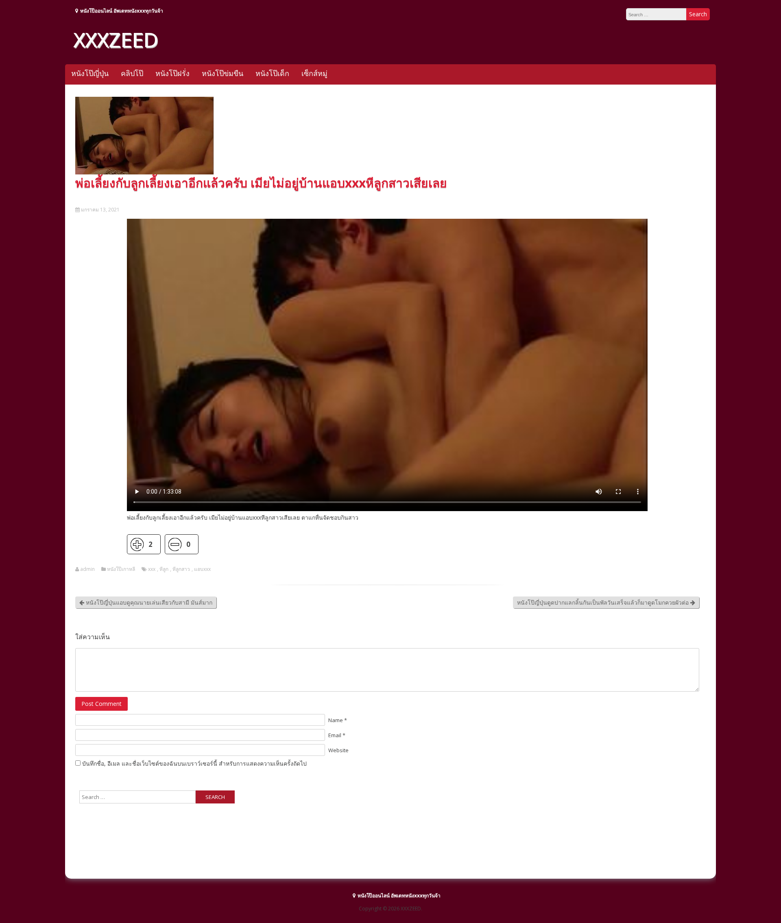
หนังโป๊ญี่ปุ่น (90, 73)
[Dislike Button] (174, 544)
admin (87, 569)
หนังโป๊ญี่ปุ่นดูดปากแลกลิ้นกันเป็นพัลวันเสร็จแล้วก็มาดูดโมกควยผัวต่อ (603, 602)
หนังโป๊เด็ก (272, 73)
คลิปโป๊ (132, 73)
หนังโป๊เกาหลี (121, 569)
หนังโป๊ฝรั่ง (172, 73)
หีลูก (163, 569)
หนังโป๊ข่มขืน (222, 73)
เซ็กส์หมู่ (314, 73)
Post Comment (101, 703)
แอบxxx (202, 569)
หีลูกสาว (181, 569)
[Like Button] (137, 544)
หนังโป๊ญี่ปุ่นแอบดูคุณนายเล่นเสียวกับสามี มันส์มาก (148, 602)
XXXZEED (115, 39)
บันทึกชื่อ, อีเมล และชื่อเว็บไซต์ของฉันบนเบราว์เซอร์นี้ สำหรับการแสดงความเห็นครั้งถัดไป (194, 763)
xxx (151, 569)
